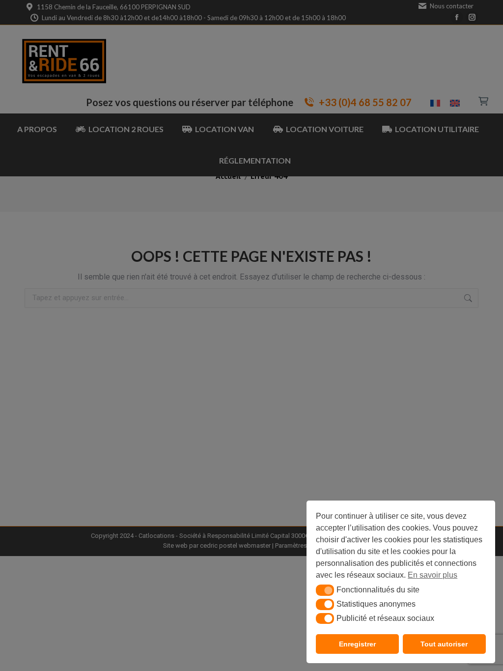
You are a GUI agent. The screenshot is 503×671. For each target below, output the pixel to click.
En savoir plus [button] (432, 575)
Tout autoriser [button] (444, 644)
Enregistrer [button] (357, 644)
